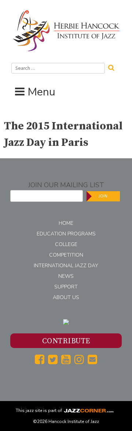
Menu (41, 91)
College (66, 244)
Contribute (66, 341)
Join (103, 196)
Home (66, 223)
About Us (66, 297)
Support (66, 286)
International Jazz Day (66, 265)
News (66, 276)
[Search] (113, 66)
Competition (66, 255)
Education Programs (66, 233)
